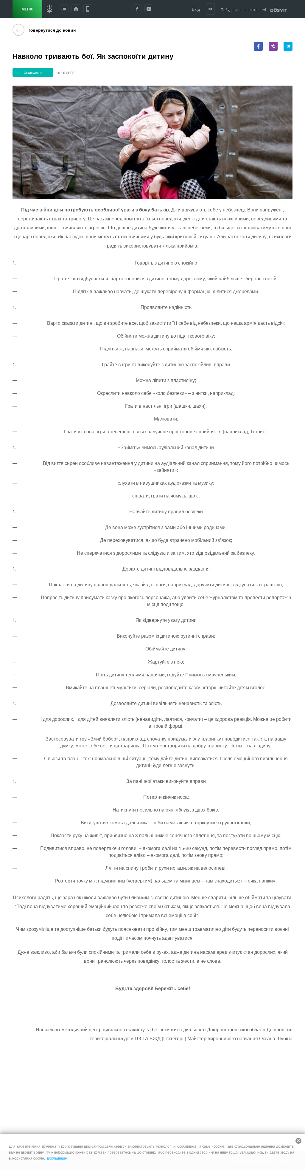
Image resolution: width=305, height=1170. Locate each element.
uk (64, 9)
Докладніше (57, 1157)
